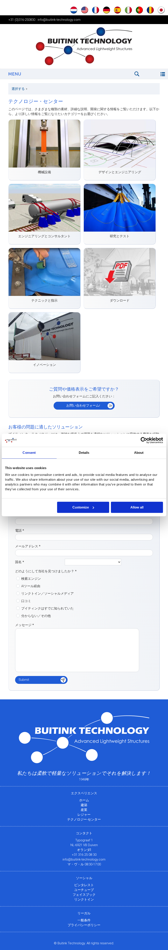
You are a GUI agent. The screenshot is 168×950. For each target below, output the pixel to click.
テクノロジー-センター (84, 819)
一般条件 (84, 920)
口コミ (26, 601)
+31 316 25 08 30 (84, 855)
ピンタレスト (84, 885)
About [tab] (139, 452)
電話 (19, 531)
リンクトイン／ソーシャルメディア (47, 593)
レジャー (84, 815)
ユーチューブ (84, 890)
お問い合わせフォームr (83, 405)
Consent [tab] (29, 452)
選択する (20, 89)
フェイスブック (84, 895)
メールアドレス (27, 546)
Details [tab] (84, 452)
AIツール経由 (30, 586)
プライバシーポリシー (84, 925)
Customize (80, 507)
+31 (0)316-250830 (21, 20)
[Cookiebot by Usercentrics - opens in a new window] (144, 440)
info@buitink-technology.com (59, 20)
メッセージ (24, 625)
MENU (14, 73)
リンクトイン (84, 899)
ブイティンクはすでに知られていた (47, 608)
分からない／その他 (36, 616)
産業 (84, 810)
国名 (19, 562)
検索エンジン (31, 579)
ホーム (84, 800)
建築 (84, 805)
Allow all (137, 507)
